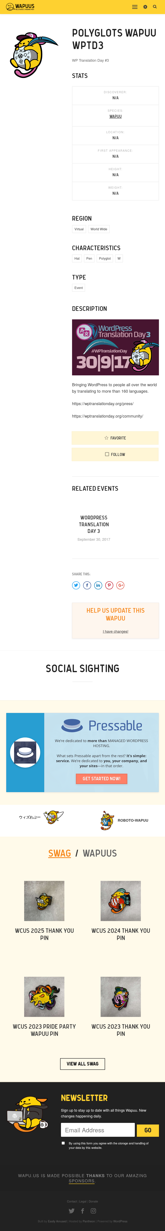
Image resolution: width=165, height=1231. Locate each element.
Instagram (93, 1211)
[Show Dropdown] (145, 9)
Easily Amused (57, 1221)
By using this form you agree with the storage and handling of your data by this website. (108, 1145)
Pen (89, 258)
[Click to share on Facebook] (87, 585)
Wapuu (115, 117)
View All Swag (83, 1064)
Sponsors (82, 1181)
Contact (72, 1201)
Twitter (72, 1211)
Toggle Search (155, 7)
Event (78, 287)
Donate (93, 1201)
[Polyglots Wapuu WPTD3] (33, 54)
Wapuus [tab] (99, 854)
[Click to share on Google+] (120, 585)
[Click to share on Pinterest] (109, 585)
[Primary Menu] (135, 7)
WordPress (120, 1221)
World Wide (99, 229)
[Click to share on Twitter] (76, 585)
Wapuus (20, 7)
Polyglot (105, 258)
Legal (82, 1201)
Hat (76, 258)
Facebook (82, 1211)
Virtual (79, 229)
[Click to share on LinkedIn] (98, 585)
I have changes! (115, 631)
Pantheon (89, 1221)
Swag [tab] (59, 854)
